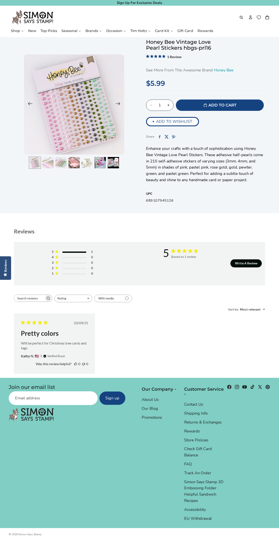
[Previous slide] (29, 104)
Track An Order (197, 472)
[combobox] (73, 298)
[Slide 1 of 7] (35, 162)
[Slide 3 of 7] (61, 162)
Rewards (192, 431)
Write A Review (246, 263)
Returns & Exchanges (203, 422)
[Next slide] (119, 104)
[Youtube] (244, 387)
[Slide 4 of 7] (74, 162)
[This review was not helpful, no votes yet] (83, 364)
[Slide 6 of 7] (100, 162)
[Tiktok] (252, 387)
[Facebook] (229, 387)
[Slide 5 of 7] (87, 162)
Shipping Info (196, 413)
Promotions (152, 417)
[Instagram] (237, 387)
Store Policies (196, 439)
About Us (150, 399)
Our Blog (150, 408)
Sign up (112, 398)
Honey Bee (223, 70)
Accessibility (195, 509)
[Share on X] (166, 136)
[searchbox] (29, 298)
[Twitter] (260, 387)
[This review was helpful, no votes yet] (75, 364)
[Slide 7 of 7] (113, 162)
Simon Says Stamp (30, 534)
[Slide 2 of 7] (48, 162)
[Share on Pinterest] (173, 136)
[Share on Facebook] (159, 136)
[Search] (241, 17)
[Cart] (267, 17)
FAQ (188, 464)
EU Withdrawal (198, 518)
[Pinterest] (267, 387)
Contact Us (193, 404)
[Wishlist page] (258, 17)
